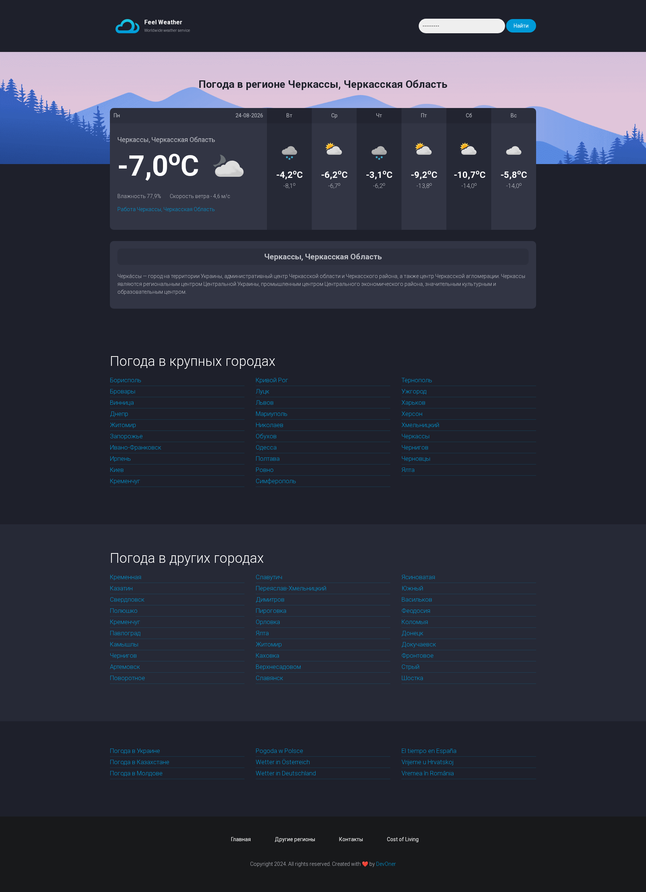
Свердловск (127, 599)
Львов (265, 402)
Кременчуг (125, 481)
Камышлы (124, 644)
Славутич (269, 577)
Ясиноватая (418, 577)
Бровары (122, 391)
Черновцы (416, 458)
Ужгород (414, 391)
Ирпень (120, 458)
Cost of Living (403, 839)
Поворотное (127, 678)
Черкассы (416, 436)
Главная (241, 839)
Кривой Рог (272, 380)
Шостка (412, 678)
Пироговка (271, 610)
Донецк (412, 633)
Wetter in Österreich (283, 762)
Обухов (266, 436)
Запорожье (126, 436)
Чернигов (415, 447)
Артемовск (125, 666)
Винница (122, 402)
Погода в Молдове (136, 773)
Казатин (121, 588)
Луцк (262, 391)
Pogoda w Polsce (279, 750)
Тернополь (417, 380)
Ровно (265, 469)
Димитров (270, 599)
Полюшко (124, 610)
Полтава (268, 458)
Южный (412, 588)
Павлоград (125, 633)
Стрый (410, 666)
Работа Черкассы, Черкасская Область (166, 209)
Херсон (412, 413)
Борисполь (125, 380)
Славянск (269, 678)
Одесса (266, 447)
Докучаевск (419, 644)
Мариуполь (271, 413)
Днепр (119, 413)
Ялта (408, 469)
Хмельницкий (420, 425)
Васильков (417, 599)
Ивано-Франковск (135, 447)
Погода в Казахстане (139, 762)
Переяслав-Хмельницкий (291, 588)
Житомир (123, 425)
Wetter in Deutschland (286, 773)
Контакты (351, 839)
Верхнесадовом (278, 666)
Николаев (269, 425)
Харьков (413, 402)
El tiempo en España (429, 750)
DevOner (386, 864)
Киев (117, 469)
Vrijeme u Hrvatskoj (427, 762)
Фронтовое (418, 655)
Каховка (267, 655)
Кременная (125, 577)
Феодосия (416, 610)
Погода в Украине (135, 750)
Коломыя (415, 622)
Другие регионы (295, 839)
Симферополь (276, 481)
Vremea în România (428, 773)
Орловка (268, 622)
